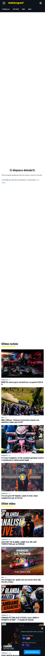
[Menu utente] (40, 3)
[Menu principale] (4, 3)
